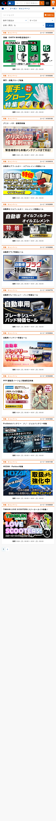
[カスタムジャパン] (4, 3)
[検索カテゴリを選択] (11, 3)
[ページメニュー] (4, 8)
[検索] (41, 3)
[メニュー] (47, 3)
